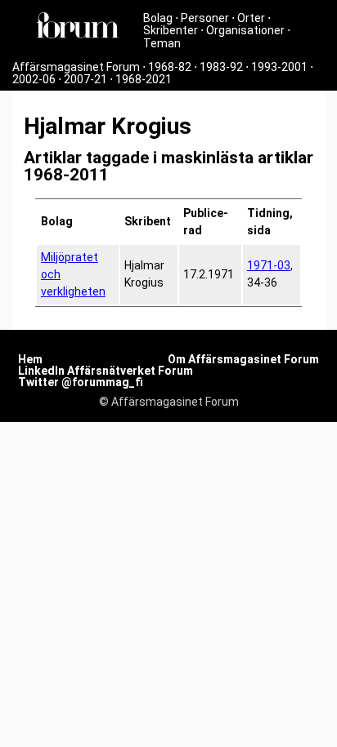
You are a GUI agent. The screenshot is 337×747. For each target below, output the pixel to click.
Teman (162, 43)
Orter (251, 17)
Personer (205, 17)
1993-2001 (279, 66)
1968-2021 (143, 79)
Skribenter (170, 30)
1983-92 (221, 66)
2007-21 (85, 79)
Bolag (158, 17)
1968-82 (169, 66)
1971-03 (268, 265)
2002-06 (34, 79)
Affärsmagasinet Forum (76, 66)
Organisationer (245, 30)
